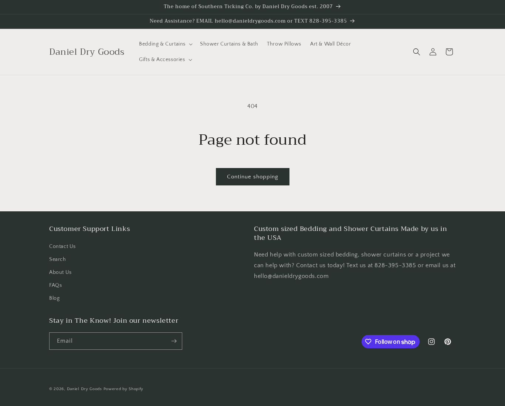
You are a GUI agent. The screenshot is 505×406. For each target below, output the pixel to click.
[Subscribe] (174, 341)
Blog (54, 298)
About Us (60, 272)
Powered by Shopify (124, 389)
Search (57, 259)
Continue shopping (252, 177)
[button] (165, 44)
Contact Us (62, 246)
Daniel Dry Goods (84, 389)
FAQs (55, 285)
